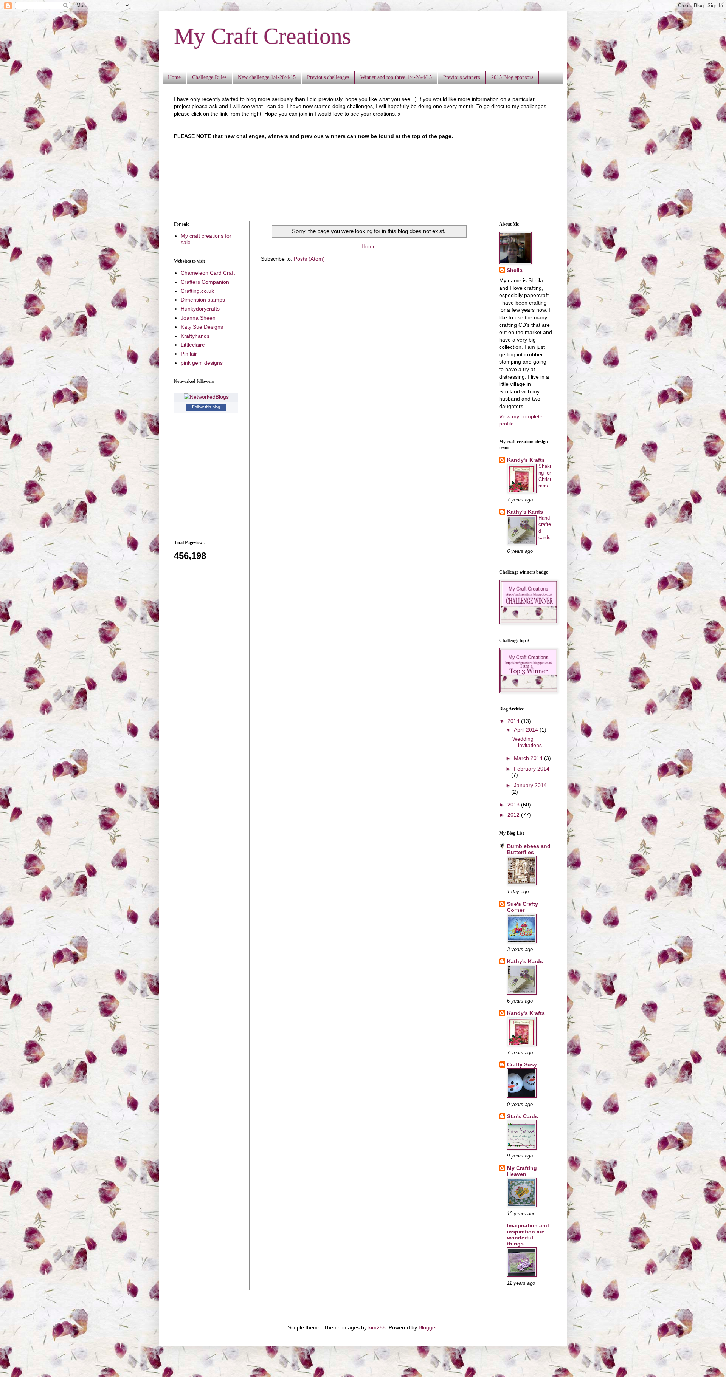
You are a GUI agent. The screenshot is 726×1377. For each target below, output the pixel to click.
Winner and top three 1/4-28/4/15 (396, 77)
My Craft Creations (262, 36)
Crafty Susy (522, 1064)
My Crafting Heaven (522, 1171)
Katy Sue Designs (202, 327)
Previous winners (461, 77)
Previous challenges (328, 77)
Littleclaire (193, 345)
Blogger (428, 1327)
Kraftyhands (195, 336)
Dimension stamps (203, 300)
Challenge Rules (209, 77)
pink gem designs (202, 363)
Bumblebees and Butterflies (529, 849)
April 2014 (527, 730)
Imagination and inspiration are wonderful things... (528, 1234)
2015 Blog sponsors (512, 77)
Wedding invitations (527, 742)
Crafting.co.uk (197, 291)
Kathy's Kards (525, 512)
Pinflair (189, 354)
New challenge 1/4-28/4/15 (267, 77)
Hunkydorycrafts (200, 309)
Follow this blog (206, 407)
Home (174, 77)
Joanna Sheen (198, 318)
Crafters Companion (205, 282)
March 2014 (529, 758)
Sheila (515, 270)
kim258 (377, 1327)
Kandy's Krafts (526, 460)
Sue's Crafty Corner (522, 907)
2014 (514, 721)
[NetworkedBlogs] (206, 397)
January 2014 (530, 785)
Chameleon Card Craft (208, 273)
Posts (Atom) (309, 259)
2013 (514, 804)
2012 (514, 815)
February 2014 (531, 769)
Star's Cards (522, 1116)
